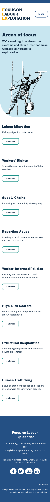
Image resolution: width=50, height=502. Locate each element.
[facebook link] (13, 471)
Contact (43, 484)
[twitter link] (21, 471)
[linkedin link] (37, 471)
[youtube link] (29, 471)
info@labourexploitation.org (19, 450)
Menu (41, 14)
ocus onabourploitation (16, 14)
